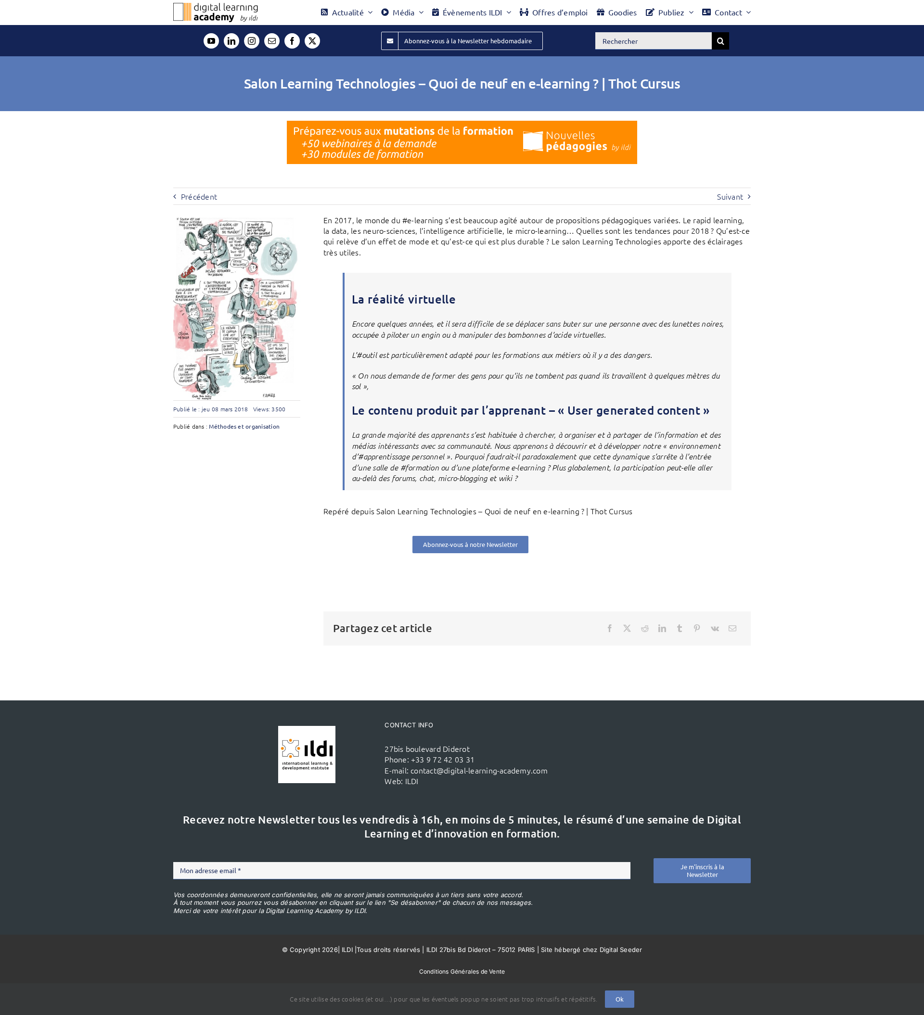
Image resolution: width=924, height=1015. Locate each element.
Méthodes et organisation (244, 426)
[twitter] (312, 41)
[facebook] (292, 41)
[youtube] (211, 41)
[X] (627, 628)
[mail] (272, 41)
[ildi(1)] (306, 729)
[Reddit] (645, 628)
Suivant (730, 196)
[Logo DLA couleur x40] (215, 6)
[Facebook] (609, 628)
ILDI (412, 780)
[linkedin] (231, 41)
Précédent (199, 196)
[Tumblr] (679, 628)
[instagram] (251, 41)
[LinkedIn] (662, 628)
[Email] (732, 628)
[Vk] (715, 628)
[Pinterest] (697, 628)
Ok (620, 999)
